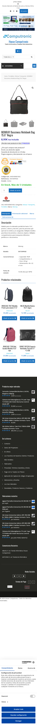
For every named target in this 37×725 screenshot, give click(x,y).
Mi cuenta (24, 11)
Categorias (9, 66)
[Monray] (6, 199)
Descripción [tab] (6, 213)
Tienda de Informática (20, 557)
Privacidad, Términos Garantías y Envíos (17, 468)
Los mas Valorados (10, 484)
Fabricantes (8, 464)
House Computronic (18, 42)
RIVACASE (9, 311)
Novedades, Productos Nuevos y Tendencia (18, 488)
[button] (34, 66)
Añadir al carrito (15, 190)
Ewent (28, 353)
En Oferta (7, 452)
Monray (15, 207)
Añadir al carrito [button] (8, 318)
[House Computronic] (18, 30)
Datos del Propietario (11, 448)
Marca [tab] (32, 213)
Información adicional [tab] (20, 213)
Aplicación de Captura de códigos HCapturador (19, 476)
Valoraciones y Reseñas (11, 480)
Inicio (5, 76)
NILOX (27, 311)
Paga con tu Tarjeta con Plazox (14, 472)
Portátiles (11, 76)
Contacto (7, 444)
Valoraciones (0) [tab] (7, 217)
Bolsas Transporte (20, 76)
